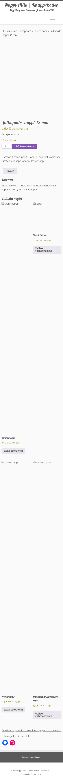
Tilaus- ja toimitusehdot (15, 736)
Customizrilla (36, 774)
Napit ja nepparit (21, 31)
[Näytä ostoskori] (58, 17)
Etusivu (6, 31)
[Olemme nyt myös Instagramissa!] (8, 766)
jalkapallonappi (21, 161)
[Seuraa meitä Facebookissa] (5, 766)
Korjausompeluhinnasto (31, 757)
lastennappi (37, 161)
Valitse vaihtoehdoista (43, 249)
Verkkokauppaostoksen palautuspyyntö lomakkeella (31, 730)
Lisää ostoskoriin (25, 146)
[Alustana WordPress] (51, 770)
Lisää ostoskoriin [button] (13, 450)
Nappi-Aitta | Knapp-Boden (32, 4)
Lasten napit (40, 31)
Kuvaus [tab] (10, 171)
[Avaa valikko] (52, 18)
